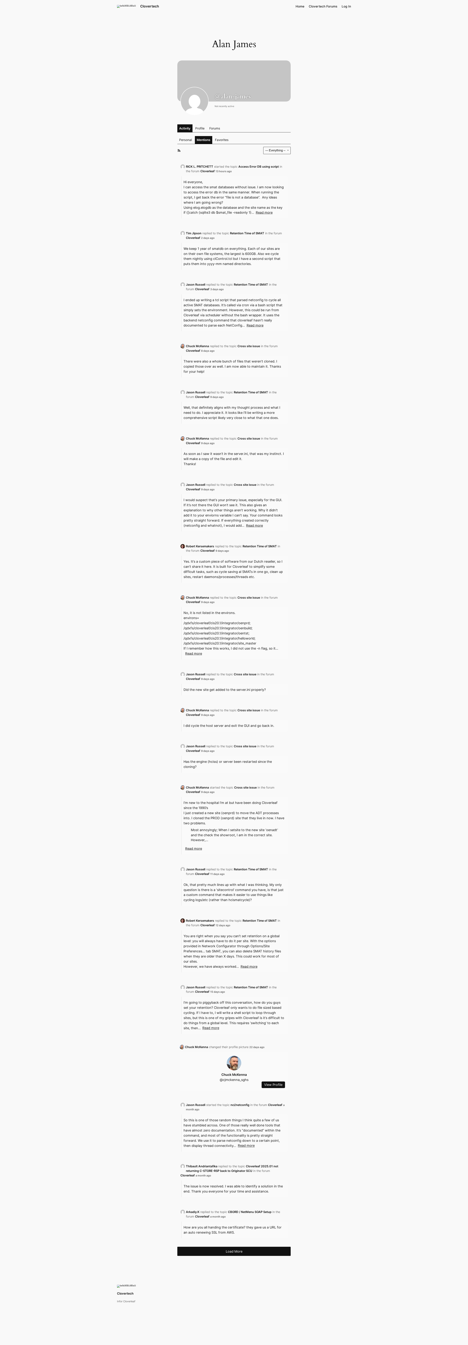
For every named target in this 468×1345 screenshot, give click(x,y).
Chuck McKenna (197, 346)
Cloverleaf (207, 171)
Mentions (203, 140)
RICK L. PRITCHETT (199, 166)
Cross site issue (248, 346)
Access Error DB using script (258, 166)
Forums (214, 128)
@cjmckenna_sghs (234, 1080)
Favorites (222, 140)
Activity (184, 128)
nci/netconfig (240, 1105)
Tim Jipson (193, 233)
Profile (200, 128)
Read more (264, 212)
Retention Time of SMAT (247, 233)
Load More (234, 1251)
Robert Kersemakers (200, 546)
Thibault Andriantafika (201, 1166)
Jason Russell (195, 284)
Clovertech (149, 6)
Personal (185, 140)
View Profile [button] (273, 1085)
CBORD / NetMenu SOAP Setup (249, 1212)
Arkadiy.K (192, 1212)
